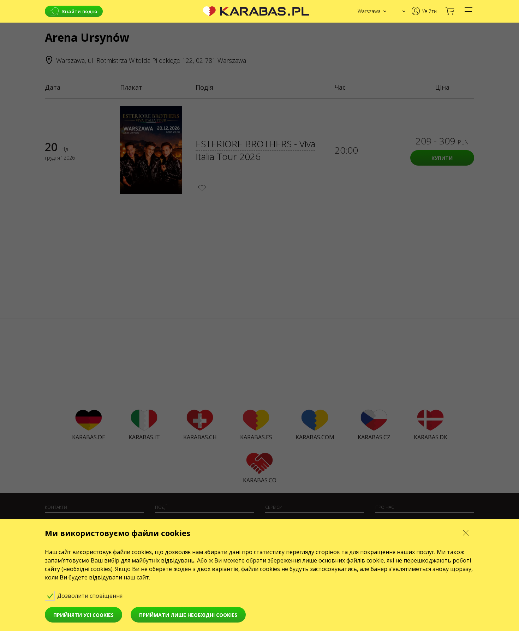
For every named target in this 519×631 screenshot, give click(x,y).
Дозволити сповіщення (90, 596)
